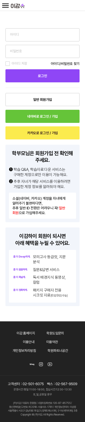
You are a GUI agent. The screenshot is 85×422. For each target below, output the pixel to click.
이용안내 (29, 342)
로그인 (42, 76)
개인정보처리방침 (24, 351)
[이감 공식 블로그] (32, 366)
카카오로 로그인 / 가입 (42, 133)
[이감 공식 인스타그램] (41, 366)
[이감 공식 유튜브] (50, 366)
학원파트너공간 (58, 351)
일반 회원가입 (42, 100)
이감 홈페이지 (26, 333)
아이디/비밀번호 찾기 (65, 64)
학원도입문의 (55, 333)
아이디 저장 (19, 63)
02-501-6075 (33, 384)
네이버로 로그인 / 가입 (42, 116)
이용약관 (52, 342)
